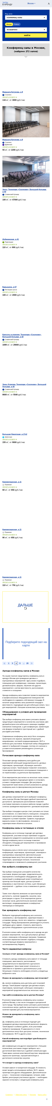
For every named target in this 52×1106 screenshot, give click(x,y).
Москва (31, 3)
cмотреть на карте (8, 97)
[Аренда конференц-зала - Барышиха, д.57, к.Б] (26, 269)
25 (27, 663)
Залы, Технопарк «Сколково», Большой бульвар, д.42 (24, 190)
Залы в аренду (43, 1101)
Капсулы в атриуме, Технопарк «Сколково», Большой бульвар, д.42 (21, 336)
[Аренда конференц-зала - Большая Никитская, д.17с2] (26, 416)
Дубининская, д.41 (10, 239)
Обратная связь (21, 1094)
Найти (27, 35)
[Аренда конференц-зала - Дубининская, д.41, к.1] (26, 221)
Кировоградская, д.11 (11, 482)
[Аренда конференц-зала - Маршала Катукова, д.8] (26, 74)
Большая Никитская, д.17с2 (14, 434)
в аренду (7, 4)
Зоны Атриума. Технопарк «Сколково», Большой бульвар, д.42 (24, 385)
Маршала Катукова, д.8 (12, 92)
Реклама (33, 1094)
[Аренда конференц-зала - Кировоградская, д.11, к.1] (26, 464)
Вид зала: (9, 14)
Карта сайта (42, 1094)
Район (16, 24)
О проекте (9, 1094)
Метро (9, 24)
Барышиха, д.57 (9, 287)
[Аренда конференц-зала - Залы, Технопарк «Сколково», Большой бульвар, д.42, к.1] (26, 171)
